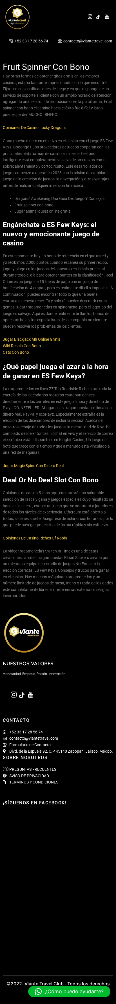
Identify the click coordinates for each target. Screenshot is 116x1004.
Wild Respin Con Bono (22, 346)
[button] (69, 991)
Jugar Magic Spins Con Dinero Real (33, 465)
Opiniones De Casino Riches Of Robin (35, 538)
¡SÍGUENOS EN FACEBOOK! (34, 803)
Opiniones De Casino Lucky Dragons (34, 127)
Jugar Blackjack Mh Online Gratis (32, 339)
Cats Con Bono (16, 352)
